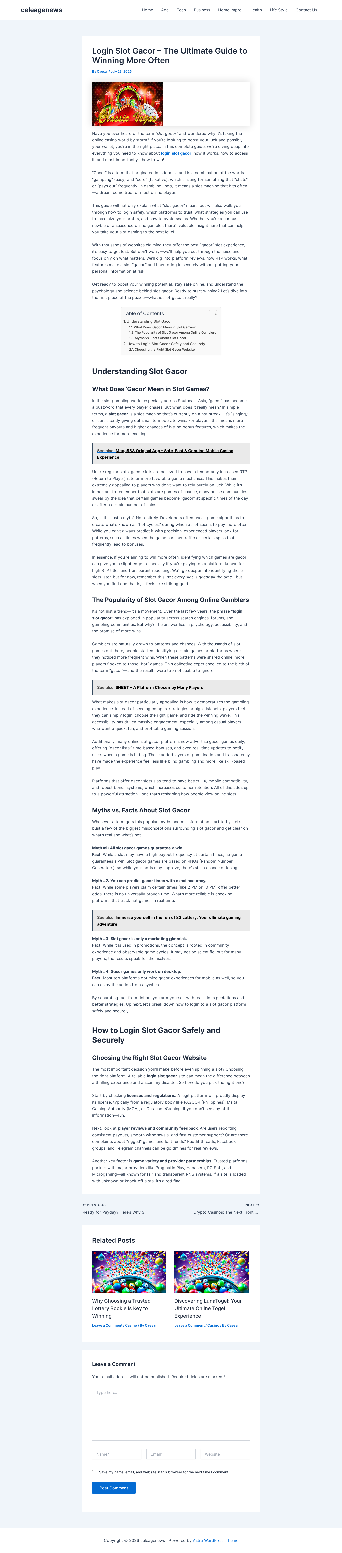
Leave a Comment (107, 1325)
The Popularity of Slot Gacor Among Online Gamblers (175, 332)
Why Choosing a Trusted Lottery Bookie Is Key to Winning (121, 1308)
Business (202, 10)
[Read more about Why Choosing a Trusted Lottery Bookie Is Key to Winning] (129, 1271)
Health (256, 10)
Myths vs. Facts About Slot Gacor (160, 338)
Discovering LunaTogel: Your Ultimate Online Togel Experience (208, 1308)
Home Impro (230, 10)
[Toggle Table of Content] (210, 314)
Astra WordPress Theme (215, 1540)
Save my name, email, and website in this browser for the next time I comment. (164, 1472)
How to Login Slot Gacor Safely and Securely (166, 344)
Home (147, 10)
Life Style (279, 10)
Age (165, 10)
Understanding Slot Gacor (149, 321)
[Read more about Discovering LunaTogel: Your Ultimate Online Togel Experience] (211, 1271)
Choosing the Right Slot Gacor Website (165, 350)
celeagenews (41, 10)
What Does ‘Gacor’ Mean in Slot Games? (165, 327)
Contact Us (306, 10)
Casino (131, 1325)
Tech (181, 10)
